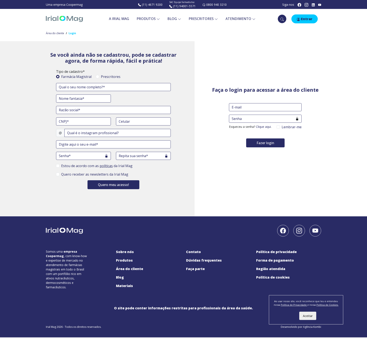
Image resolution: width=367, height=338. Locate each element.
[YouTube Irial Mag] (319, 5)
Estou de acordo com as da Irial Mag (97, 165)
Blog (120, 277)
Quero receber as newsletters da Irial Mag (94, 174)
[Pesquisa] (282, 19)
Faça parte (195, 268)
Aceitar (308, 316)
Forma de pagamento (275, 260)
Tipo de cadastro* (70, 71)
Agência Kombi (312, 327)
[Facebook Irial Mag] (299, 5)
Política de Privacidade (276, 251)
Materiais (124, 285)
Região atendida (270, 268)
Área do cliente (55, 33)
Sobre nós (125, 251)
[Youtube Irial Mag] (315, 230)
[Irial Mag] (64, 19)
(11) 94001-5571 (184, 6)
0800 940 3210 (216, 5)
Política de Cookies (273, 277)
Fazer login (265, 143)
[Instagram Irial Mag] (306, 5)
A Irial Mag (119, 18)
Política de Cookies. (327, 304)
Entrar (306, 19)
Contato (193, 251)
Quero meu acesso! (113, 184)
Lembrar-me (292, 127)
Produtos (147, 18)
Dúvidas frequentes (204, 260)
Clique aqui (263, 127)
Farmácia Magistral (76, 76)
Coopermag (74, 5)
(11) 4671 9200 (151, 5)
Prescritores (110, 76)
